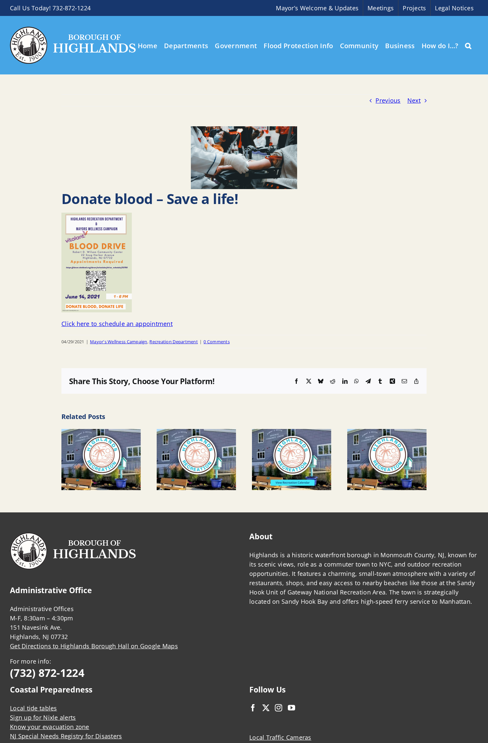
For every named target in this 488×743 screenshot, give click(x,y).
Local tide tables (33, 708)
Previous (387, 100)
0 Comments (216, 342)
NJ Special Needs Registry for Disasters (66, 736)
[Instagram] (278, 707)
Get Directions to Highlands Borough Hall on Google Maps (94, 646)
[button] (468, 45)
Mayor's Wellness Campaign (118, 342)
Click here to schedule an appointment (117, 324)
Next (414, 100)
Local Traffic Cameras (280, 737)
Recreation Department (173, 342)
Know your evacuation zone (49, 727)
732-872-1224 (71, 8)
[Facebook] (253, 707)
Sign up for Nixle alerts (43, 717)
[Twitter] (266, 707)
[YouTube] (291, 707)
